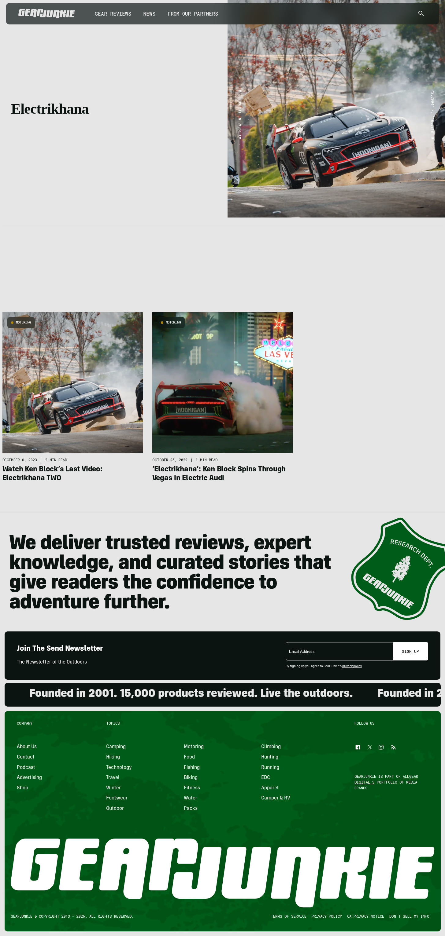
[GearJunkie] (46, 13)
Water (190, 798)
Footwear (117, 798)
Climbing (271, 746)
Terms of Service (288, 916)
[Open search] (421, 13)
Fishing (191, 767)
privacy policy (352, 666)
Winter (113, 788)
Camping (116, 746)
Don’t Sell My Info (409, 916)
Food (189, 757)
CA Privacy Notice (365, 916)
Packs (190, 808)
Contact (26, 757)
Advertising (29, 777)
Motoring (23, 322)
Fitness (192, 788)
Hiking (113, 757)
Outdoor (115, 808)
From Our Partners (193, 13)
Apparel (270, 788)
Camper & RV (275, 798)
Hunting (269, 757)
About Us (27, 746)
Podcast (26, 767)
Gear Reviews (113, 13)
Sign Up (410, 651)
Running (270, 767)
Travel (113, 777)
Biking (190, 777)
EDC (265, 777)
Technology (119, 767)
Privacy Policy (326, 916)
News (149, 13)
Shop (22, 788)
